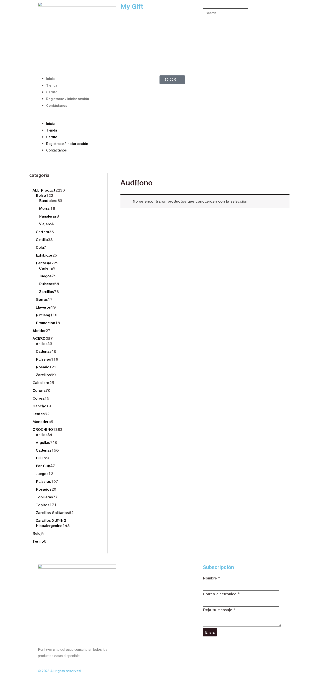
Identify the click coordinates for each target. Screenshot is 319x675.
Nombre (211, 578)
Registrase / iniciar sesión (67, 99)
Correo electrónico (221, 593)
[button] (98, 117)
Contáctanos (56, 106)
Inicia (50, 79)
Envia (210, 632)
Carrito (52, 92)
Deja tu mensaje (219, 609)
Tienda (51, 85)
